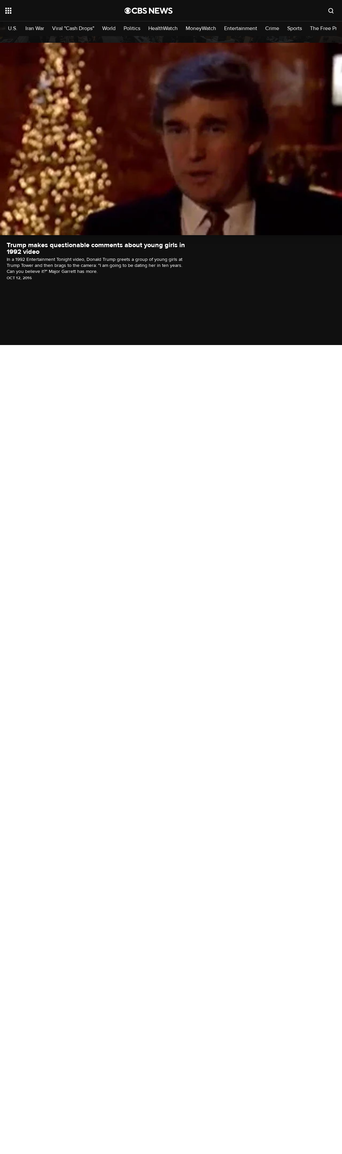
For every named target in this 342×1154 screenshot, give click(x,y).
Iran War (34, 28)
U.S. (12, 28)
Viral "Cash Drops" (73, 28)
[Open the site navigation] (53, 11)
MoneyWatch (201, 28)
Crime (272, 28)
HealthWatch (163, 28)
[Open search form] (331, 10)
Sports (294, 28)
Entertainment (240, 28)
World (109, 28)
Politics (132, 28)
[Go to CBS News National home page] (149, 10)
